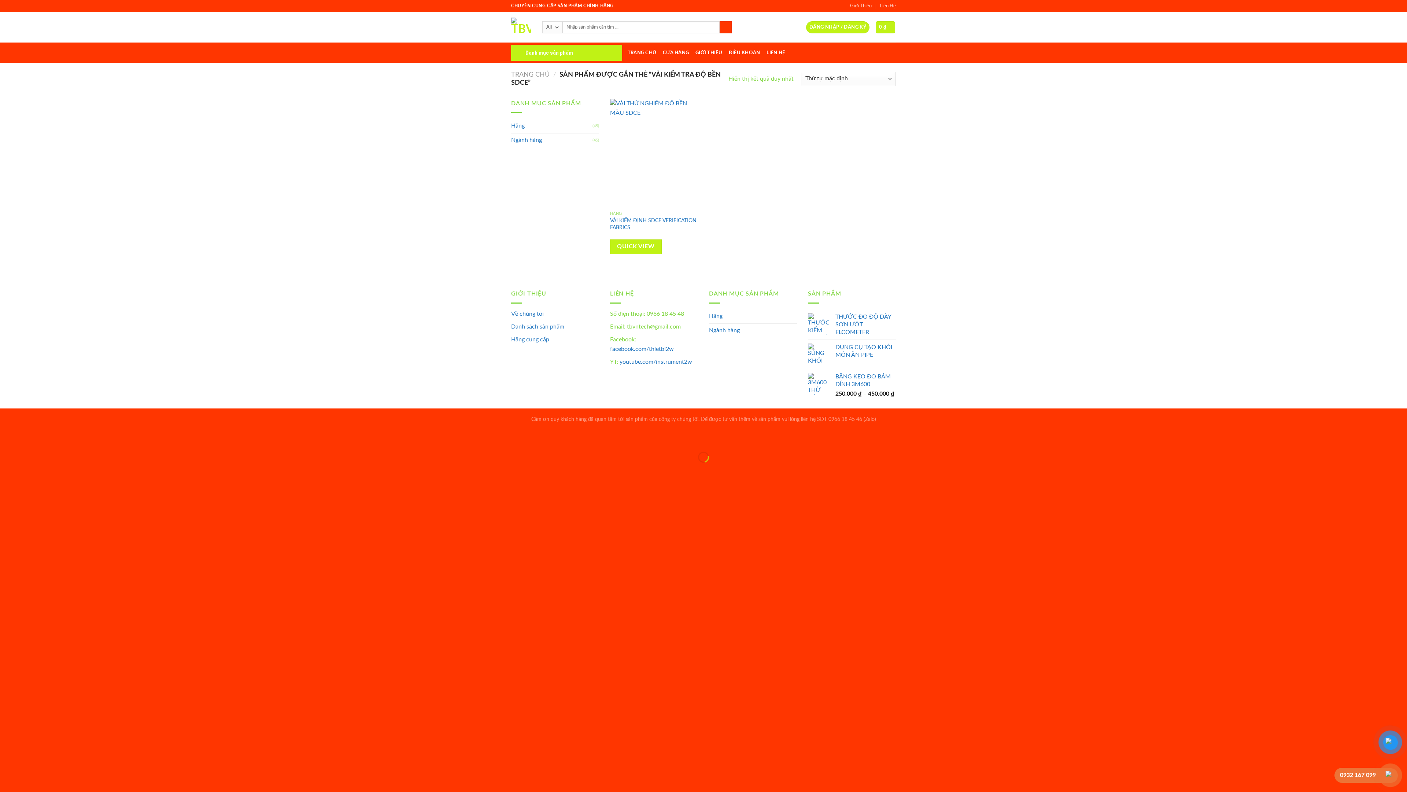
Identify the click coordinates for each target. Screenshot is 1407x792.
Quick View (635, 246)
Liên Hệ (888, 6)
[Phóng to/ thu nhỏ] (29, 439)
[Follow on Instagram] (872, 52)
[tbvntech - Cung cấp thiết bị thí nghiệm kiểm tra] (521, 27)
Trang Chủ (642, 53)
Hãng (518, 126)
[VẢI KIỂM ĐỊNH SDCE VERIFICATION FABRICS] (655, 153)
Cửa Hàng (676, 53)
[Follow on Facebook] (862, 52)
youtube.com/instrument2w (656, 362)
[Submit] (726, 27)
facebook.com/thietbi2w (642, 349)
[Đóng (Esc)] (7, 439)
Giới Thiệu (861, 6)
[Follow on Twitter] (882, 52)
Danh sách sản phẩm (537, 327)
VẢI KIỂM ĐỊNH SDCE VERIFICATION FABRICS (653, 224)
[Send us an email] (891, 52)
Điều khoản (744, 53)
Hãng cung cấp (530, 339)
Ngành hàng (526, 140)
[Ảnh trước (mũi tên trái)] (7, 470)
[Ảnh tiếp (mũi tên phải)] (29, 470)
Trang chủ (530, 74)
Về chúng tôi (527, 314)
